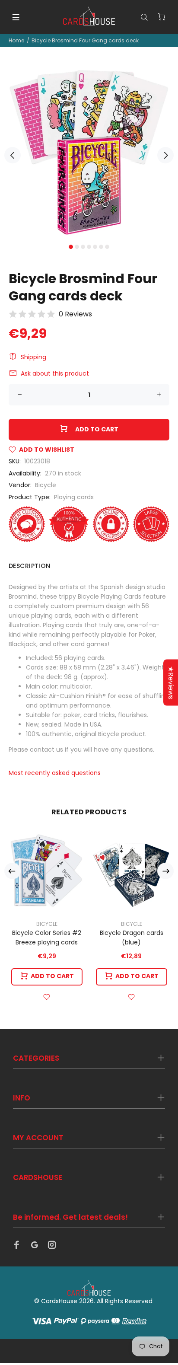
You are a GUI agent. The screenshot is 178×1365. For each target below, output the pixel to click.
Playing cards (74, 497)
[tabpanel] (89, 150)
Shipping (33, 357)
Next (165, 155)
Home (16, 40)
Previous (12, 155)
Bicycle (45, 485)
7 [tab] (107, 247)
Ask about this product (55, 373)
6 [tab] (101, 247)
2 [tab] (77, 247)
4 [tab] (89, 247)
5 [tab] (95, 247)
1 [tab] (71, 247)
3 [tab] (83, 247)
